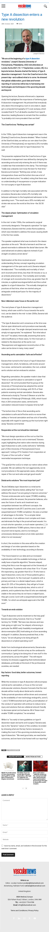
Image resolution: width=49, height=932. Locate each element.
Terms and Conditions (19, 910)
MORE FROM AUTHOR (33, 757)
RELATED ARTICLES (15, 757)
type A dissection (33, 59)
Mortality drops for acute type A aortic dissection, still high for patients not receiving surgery (24, 776)
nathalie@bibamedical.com (35, 886)
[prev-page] (23, 788)
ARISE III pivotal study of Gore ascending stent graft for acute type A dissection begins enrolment (8, 776)
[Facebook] (14, 919)
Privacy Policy (33, 910)
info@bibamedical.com (27, 905)
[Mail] (24, 919)
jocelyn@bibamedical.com (34, 883)
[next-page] (26, 788)
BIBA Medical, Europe (24, 897)
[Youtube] (35, 919)
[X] (30, 919)
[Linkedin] (19, 919)
